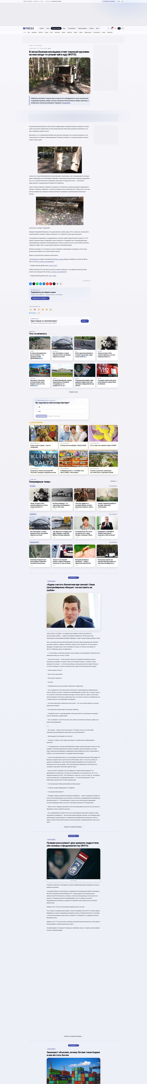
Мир (64, 28)
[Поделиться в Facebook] (30, 283)
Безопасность (97, 32)
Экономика (57, 32)
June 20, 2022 (53, 265)
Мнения (92, 28)
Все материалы (113, 486)
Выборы (41, 32)
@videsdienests (34, 259)
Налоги (80, 32)
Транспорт (69, 32)
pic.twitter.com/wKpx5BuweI (46, 261)
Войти (118, 1)
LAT (122, 28)
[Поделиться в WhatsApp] (37, 283)
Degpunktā (66, 103)
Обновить (114, 481)
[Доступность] (123, 1)
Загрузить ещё (73, 392)
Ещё (97, 28)
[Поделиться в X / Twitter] (33, 283)
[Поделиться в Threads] (54, 283)
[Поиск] (108, 28)
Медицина (34, 32)
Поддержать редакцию (109, 1)
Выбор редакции (82, 28)
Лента (47, 28)
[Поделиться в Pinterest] (50, 283)
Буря (51, 32)
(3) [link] (61, 385)
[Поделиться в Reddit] (47, 283)
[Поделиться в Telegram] (40, 283)
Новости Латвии (56, 28)
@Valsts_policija (58, 259)
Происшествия (34, 542)
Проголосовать (41, 416)
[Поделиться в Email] (57, 283)
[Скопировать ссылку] (60, 283)
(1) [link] (109, 356)
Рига (29, 32)
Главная (42, 28)
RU (119, 28)
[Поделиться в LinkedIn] (44, 283)
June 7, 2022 (52, 276)
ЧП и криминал (71, 28)
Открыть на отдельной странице (73, 826)
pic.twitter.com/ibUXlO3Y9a (58, 272)
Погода (46, 32)
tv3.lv (49, 48)
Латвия (63, 32)
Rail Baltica (33, 514)
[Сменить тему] (115, 28)
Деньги (75, 32)
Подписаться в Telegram (40, 298)
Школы (103, 32)
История (32, 486)
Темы (24, 32)
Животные (110, 32)
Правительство (88, 32)
